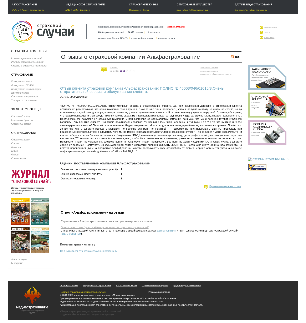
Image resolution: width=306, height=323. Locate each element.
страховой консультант (142, 38)
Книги (14, 150)
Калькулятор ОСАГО (22, 85)
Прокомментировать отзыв (225, 186)
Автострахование (24, 4)
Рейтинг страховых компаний (27, 61)
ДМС (68, 9)
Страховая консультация (25, 96)
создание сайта (68, 314)
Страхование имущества (194, 4)
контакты (269, 37)
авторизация (270, 26)
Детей (146, 9)
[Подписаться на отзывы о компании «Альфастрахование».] (236, 57)
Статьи (15, 143)
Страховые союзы (21, 123)
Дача (185, 9)
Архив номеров (19, 259)
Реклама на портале (159, 292)
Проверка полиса (20, 92)
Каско (25, 9)
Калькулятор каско (21, 81)
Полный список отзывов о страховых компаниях (88, 251)
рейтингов (153, 32)
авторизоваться (166, 230)
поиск (267, 32)
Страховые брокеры (22, 119)
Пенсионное (135, 9)
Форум (15, 154)
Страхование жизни (143, 4)
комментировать (209, 70)
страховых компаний (111, 32)
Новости (16, 147)
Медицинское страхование (85, 4)
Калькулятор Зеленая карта (26, 88)
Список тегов (18, 158)
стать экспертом (71, 233)
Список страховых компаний (26, 58)
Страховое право (20, 139)
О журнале (17, 262)
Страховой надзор (21, 116)
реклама (81, 311)
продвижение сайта (97, 311)
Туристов (85, 9)
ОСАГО (15, 9)
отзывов (135, 32)
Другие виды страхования (253, 4)
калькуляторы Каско (108, 38)
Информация (107, 314)
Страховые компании (29, 51)
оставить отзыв (209, 67)
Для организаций (258, 9)
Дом (179, 9)
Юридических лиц (199, 9)
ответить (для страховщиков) (216, 73)
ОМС (75, 9)
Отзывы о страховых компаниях (28, 65)
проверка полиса (166, 38)
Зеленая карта (37, 9)
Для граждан (241, 9)
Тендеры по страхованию (24, 100)
